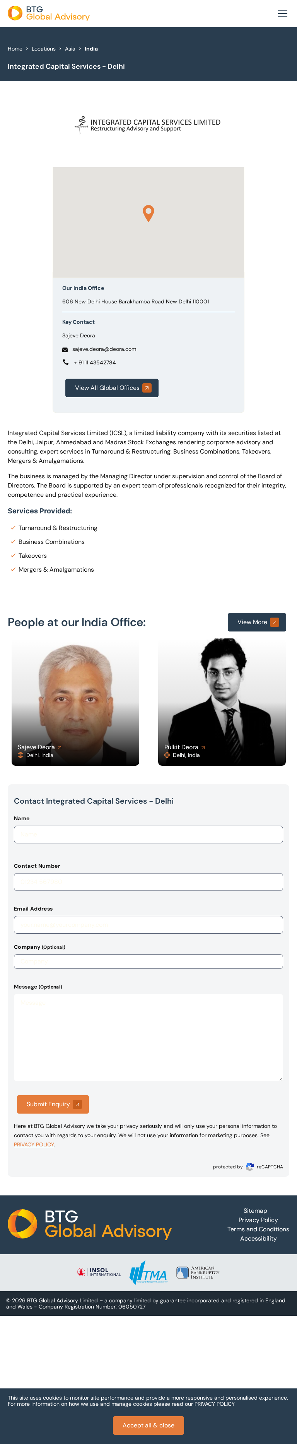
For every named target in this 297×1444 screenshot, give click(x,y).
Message (38, 986)
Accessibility (258, 1238)
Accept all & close (148, 1425)
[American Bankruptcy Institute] (198, 1272)
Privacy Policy (258, 1220)
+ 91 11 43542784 (95, 362)
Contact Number (37, 865)
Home (15, 49)
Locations (44, 49)
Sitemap (255, 1211)
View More (252, 622)
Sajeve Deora (78, 335)
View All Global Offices (107, 388)
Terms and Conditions (258, 1229)
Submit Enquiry (48, 1104)
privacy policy (34, 1144)
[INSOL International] (99, 1272)
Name (21, 818)
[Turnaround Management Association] (148, 1272)
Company (39, 946)
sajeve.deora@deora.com (104, 348)
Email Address (33, 908)
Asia (70, 49)
